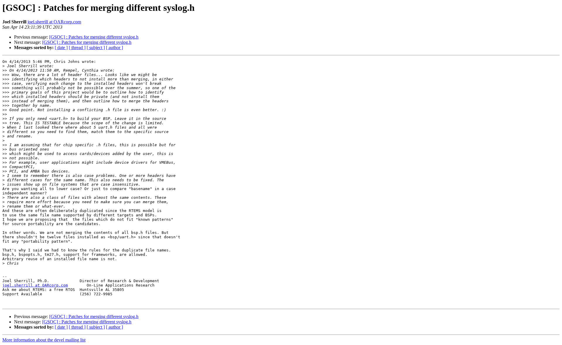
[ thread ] (77, 47)
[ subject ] (96, 47)
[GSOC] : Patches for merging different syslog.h (93, 36)
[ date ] (61, 47)
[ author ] (114, 47)
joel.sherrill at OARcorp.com (54, 21)
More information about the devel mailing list (43, 339)
